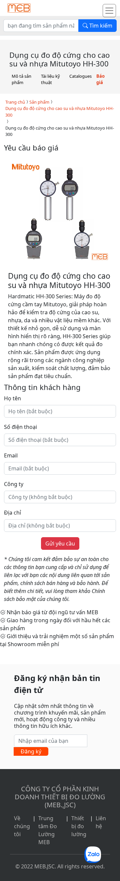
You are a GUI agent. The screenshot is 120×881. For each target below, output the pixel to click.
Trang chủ (15, 102)
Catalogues (80, 76)
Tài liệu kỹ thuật (50, 79)
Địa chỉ (12, 512)
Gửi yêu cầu (60, 543)
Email (11, 455)
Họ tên (12, 398)
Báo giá (100, 79)
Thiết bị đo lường (78, 826)
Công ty (13, 484)
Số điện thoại (20, 427)
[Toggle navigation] (109, 10)
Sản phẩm (39, 102)
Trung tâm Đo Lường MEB (47, 830)
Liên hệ (101, 822)
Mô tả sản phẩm (21, 79)
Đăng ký (31, 751)
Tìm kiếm (100, 25)
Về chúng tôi (22, 826)
